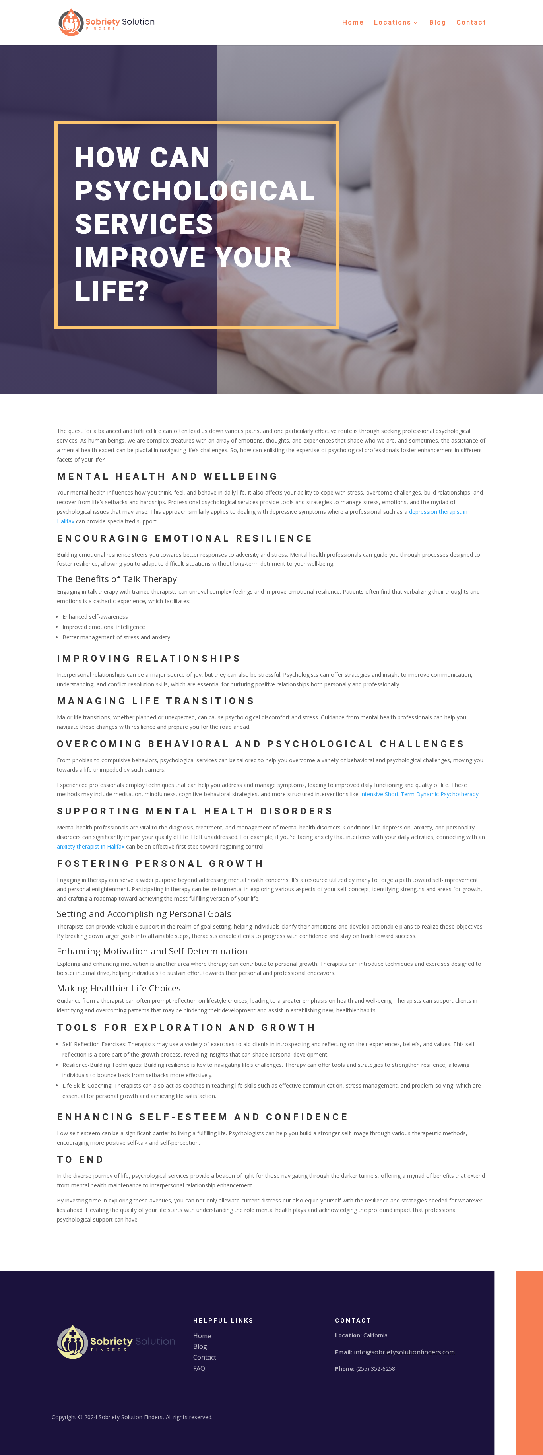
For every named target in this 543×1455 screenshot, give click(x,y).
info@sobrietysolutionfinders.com (404, 1352)
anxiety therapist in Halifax (90, 846)
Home (353, 23)
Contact (471, 23)
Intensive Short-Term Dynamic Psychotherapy (419, 794)
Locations (392, 23)
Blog (437, 23)
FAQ (199, 1368)
